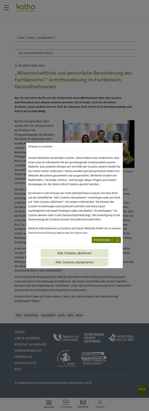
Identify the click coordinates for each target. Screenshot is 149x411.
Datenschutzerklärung (42, 233)
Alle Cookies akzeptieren (74, 262)
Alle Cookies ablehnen (74, 253)
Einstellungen (102, 239)
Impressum (80, 233)
